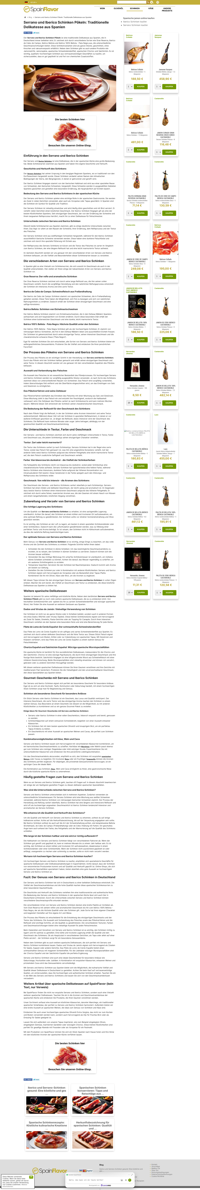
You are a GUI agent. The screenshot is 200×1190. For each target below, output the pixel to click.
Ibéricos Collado (129, 36)
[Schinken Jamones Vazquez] (165, 64)
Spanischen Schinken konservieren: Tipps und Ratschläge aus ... (93, 1090)
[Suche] (148, 2)
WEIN (102, 8)
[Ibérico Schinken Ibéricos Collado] (137, 127)
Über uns (155, 1170)
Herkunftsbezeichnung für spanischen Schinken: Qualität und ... (93, 1125)
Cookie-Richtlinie (158, 1176)
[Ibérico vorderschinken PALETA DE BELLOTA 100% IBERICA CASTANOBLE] (165, 507)
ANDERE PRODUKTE (167, 9)
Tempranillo (91, 759)
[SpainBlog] (157, 2)
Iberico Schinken (45, 161)
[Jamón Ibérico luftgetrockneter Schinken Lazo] (165, 444)
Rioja (67, 759)
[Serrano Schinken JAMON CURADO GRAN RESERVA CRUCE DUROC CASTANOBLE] (165, 127)
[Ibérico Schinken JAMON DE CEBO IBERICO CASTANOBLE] (165, 317)
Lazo (156, 415)
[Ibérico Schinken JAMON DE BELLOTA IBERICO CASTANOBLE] (137, 507)
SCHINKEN (135, 8)
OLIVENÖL (118, 8)
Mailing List (156, 1168)
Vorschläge (156, 1166)
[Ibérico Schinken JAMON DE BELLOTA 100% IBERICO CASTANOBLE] (137, 317)
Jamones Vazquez (158, 36)
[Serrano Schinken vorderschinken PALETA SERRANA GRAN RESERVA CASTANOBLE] (137, 191)
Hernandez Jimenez (130, 352)
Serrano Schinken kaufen (135, 25)
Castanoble (159, 98)
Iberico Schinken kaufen (135, 21)
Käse (53, 769)
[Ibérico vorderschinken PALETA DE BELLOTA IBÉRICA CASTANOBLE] (137, 435)
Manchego (85, 746)
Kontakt (154, 1164)
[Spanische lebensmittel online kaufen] (41, 10)
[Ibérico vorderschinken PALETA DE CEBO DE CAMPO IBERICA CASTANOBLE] (165, 191)
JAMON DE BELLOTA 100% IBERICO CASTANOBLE (134, 290)
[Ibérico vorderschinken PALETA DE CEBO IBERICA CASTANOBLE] (165, 570)
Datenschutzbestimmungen (162, 1174)
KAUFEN (140, 87)
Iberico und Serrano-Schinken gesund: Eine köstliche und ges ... (46, 1090)
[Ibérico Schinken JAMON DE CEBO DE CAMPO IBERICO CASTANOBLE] (137, 254)
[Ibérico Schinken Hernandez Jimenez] (137, 380)
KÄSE (150, 8)
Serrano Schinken (34, 174)
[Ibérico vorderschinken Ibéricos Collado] (137, 64)
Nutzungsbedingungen (160, 1172)
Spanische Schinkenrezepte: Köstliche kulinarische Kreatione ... (47, 1125)
